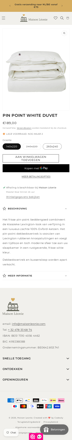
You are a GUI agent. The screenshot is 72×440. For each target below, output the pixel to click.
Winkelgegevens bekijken (23, 196)
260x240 (52, 146)
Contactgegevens (22, 432)
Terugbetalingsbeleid (28, 422)
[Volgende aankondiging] (62, 6)
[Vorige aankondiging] (10, 6)
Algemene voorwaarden (28, 427)
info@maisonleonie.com (29, 323)
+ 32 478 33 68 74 (20, 329)
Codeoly (59, 418)
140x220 (11, 146)
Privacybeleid (51, 422)
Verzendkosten (24, 128)
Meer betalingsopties (36, 176)
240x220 (33, 147)
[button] (62, 18)
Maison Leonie (25, 418)
